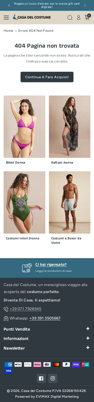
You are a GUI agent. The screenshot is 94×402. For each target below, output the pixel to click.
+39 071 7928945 (25, 308)
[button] (8, 17)
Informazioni (16, 339)
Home (8, 31)
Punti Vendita (17, 329)
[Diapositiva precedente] (9, 5)
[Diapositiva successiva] (85, 5)
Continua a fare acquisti (47, 77)
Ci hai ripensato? (51, 265)
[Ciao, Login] (78, 17)
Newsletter (14, 348)
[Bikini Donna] (24, 131)
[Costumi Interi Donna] (24, 206)
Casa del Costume (36, 391)
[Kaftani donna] (70, 131)
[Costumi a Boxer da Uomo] (70, 209)
